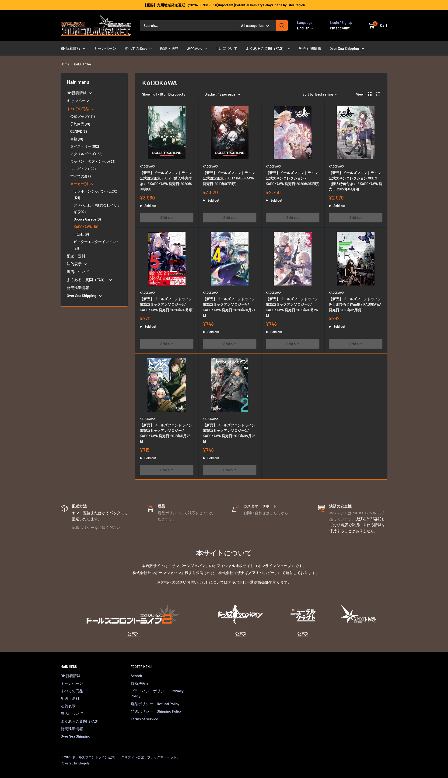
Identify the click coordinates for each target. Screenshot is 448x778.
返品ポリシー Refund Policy (155, 703)
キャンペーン (105, 48)
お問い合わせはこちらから (265, 512)
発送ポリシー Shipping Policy (156, 711)
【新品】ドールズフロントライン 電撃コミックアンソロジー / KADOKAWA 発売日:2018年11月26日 (166, 433)
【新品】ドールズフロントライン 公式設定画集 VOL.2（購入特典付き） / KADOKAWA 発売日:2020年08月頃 (166, 181)
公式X (133, 633)
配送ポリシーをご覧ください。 (98, 527)
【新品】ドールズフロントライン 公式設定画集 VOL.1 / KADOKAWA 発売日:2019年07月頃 (229, 178)
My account (340, 27)
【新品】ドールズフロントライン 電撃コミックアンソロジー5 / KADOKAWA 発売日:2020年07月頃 (166, 304)
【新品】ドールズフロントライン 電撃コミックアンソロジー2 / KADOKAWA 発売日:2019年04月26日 (229, 433)
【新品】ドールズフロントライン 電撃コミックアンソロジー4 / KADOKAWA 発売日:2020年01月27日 (229, 307)
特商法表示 (140, 683)
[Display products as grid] (370, 94)
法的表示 (194, 48)
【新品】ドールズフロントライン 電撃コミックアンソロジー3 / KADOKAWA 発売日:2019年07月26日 (292, 307)
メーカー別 (79, 184)
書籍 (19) (76, 139)
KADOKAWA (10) (86, 227)
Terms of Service (144, 719)
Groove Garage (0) (87, 219)
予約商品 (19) (80, 124)
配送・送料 (169, 48)
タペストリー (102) (84, 146)
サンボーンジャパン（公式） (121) (96, 194)
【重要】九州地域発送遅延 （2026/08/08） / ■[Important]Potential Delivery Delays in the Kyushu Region (224, 5)
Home (65, 64)
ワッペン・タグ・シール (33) (92, 161)
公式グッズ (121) (82, 116)
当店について (226, 48)
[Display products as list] (378, 94)
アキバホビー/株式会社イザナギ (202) (97, 208)
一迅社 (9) (81, 234)
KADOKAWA (82, 64)
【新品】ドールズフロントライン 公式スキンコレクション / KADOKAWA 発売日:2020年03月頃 (292, 178)
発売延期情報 (310, 48)
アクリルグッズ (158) (86, 154)
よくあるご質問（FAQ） (266, 48)
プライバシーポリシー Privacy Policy (157, 693)
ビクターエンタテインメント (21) (96, 244)
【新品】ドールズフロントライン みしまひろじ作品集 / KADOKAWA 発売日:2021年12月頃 (355, 304)
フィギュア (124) (82, 169)
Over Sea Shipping (344, 48)
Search (136, 675)
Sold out (166, 217)
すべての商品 (135, 48)
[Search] (282, 25)
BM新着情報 (70, 48)
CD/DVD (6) (78, 131)
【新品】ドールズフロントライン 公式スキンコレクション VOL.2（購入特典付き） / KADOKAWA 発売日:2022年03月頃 (355, 181)
